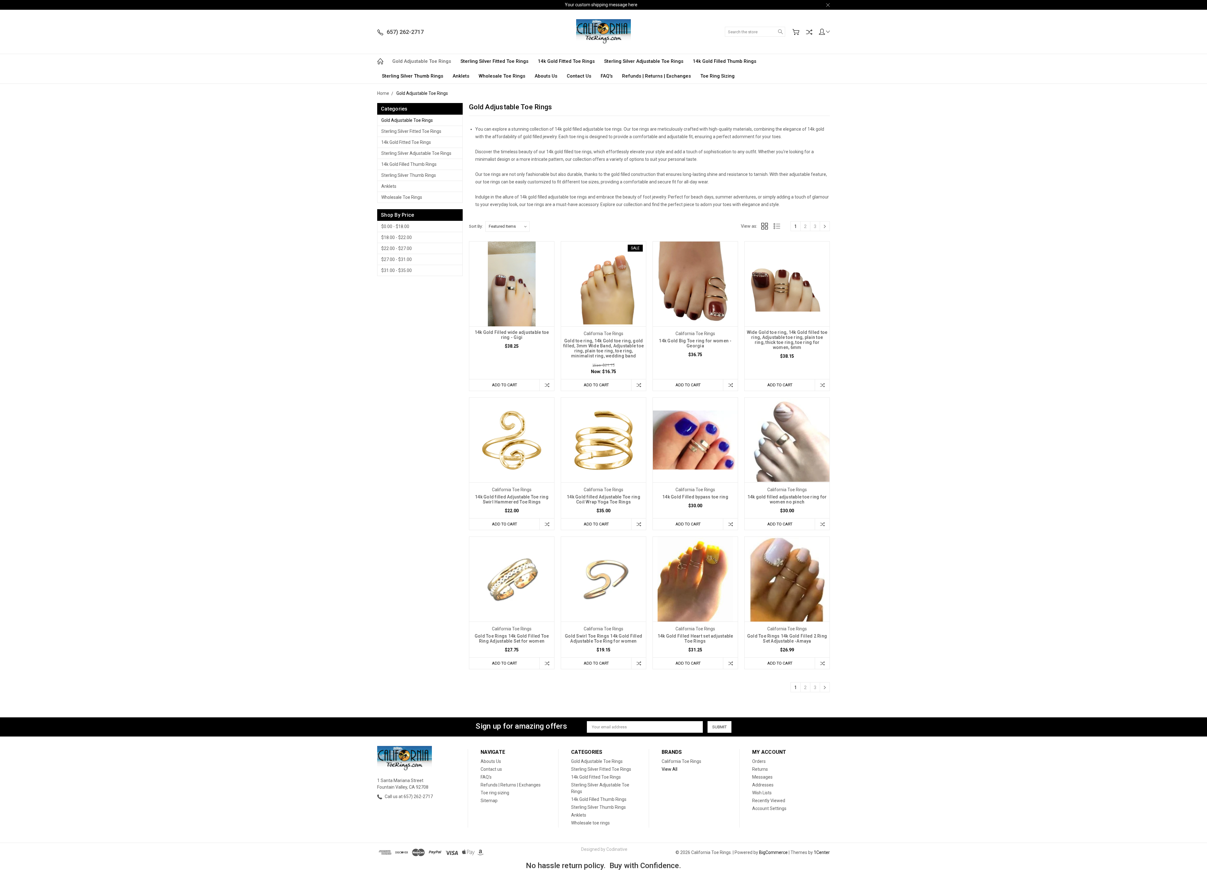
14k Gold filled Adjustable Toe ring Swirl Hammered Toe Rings (511, 499)
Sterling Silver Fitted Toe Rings (494, 61)
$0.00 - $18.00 (395, 226)
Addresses (763, 784)
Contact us (579, 76)
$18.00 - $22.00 (396, 237)
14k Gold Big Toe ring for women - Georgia (695, 343)
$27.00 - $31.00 (396, 259)
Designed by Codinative (604, 849)
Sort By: (476, 226)
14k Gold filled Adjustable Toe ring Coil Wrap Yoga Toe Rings (603, 499)
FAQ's (607, 76)
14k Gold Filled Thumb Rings (724, 61)
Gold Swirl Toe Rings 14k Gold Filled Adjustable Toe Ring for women (603, 638)
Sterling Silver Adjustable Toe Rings (643, 61)
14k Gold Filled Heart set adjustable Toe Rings (695, 638)
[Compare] (809, 32)
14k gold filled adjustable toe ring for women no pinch (787, 499)
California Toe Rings (681, 761)
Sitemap (489, 800)
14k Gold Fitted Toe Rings (566, 61)
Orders (759, 761)
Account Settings (769, 808)
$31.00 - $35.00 (396, 270)
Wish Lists (762, 792)
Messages (762, 777)
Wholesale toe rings (502, 76)
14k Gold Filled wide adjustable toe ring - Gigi (512, 335)
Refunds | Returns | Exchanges (656, 76)
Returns (760, 769)
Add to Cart (504, 385)
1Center (822, 852)
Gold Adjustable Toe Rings (421, 61)
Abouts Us (546, 76)
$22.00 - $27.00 (396, 248)
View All (669, 769)
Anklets (461, 76)
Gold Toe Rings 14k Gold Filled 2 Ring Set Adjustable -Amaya (787, 638)
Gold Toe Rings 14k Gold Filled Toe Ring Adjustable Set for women (512, 638)
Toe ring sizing (717, 76)
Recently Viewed (768, 800)
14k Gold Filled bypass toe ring (695, 496)
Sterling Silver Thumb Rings (412, 76)
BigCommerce (773, 852)
